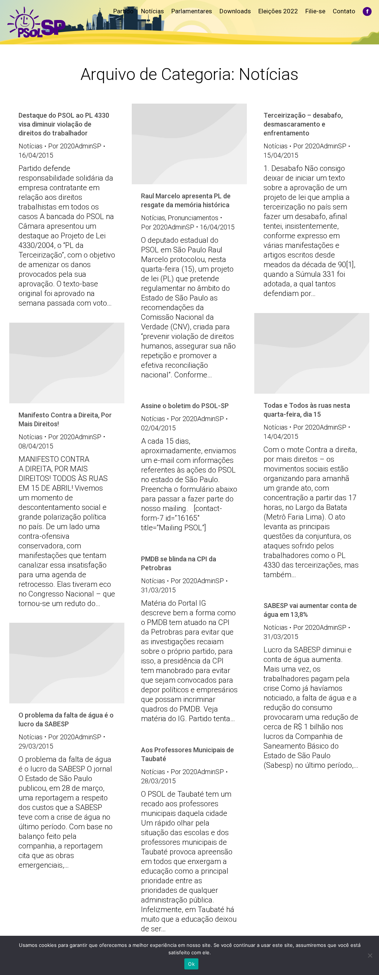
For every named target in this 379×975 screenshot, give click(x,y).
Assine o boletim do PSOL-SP (185, 406)
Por (74, 146)
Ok (191, 964)
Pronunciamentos (193, 218)
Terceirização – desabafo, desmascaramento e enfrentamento (303, 124)
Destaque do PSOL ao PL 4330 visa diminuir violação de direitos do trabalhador (64, 124)
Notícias (31, 146)
